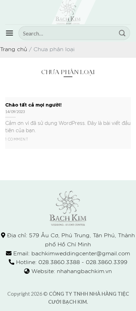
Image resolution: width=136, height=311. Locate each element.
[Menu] (9, 32)
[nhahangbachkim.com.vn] (68, 12)
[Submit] (122, 33)
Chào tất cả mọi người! (33, 104)
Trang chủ (13, 49)
